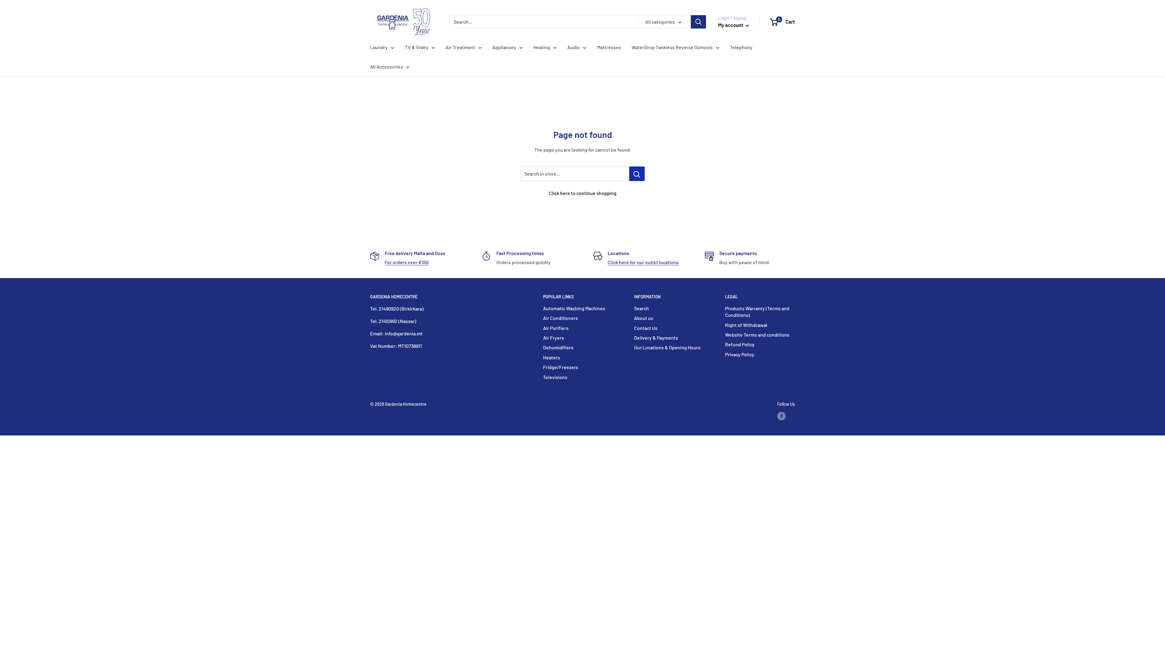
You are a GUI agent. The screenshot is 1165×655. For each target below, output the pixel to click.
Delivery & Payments (656, 338)
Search (641, 308)
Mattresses (609, 47)
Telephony (741, 47)
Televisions (555, 377)
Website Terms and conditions (757, 335)
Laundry (379, 47)
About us (643, 318)
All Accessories (386, 66)
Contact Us (645, 328)
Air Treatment (460, 47)
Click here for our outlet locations (643, 262)
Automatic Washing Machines (574, 308)
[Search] (698, 22)
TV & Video (416, 47)
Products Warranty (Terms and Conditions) (757, 311)
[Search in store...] (637, 173)
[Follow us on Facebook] (781, 415)
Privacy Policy (739, 354)
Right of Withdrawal (746, 325)
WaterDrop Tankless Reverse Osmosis (672, 47)
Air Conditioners (560, 318)
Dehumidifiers (558, 347)
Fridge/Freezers (560, 367)
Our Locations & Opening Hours (667, 347)
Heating (541, 47)
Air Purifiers (556, 328)
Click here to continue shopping (582, 193)
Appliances (504, 47)
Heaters (551, 357)
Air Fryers (553, 338)
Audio (573, 47)
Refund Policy (740, 344)
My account (731, 25)
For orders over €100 (407, 262)
